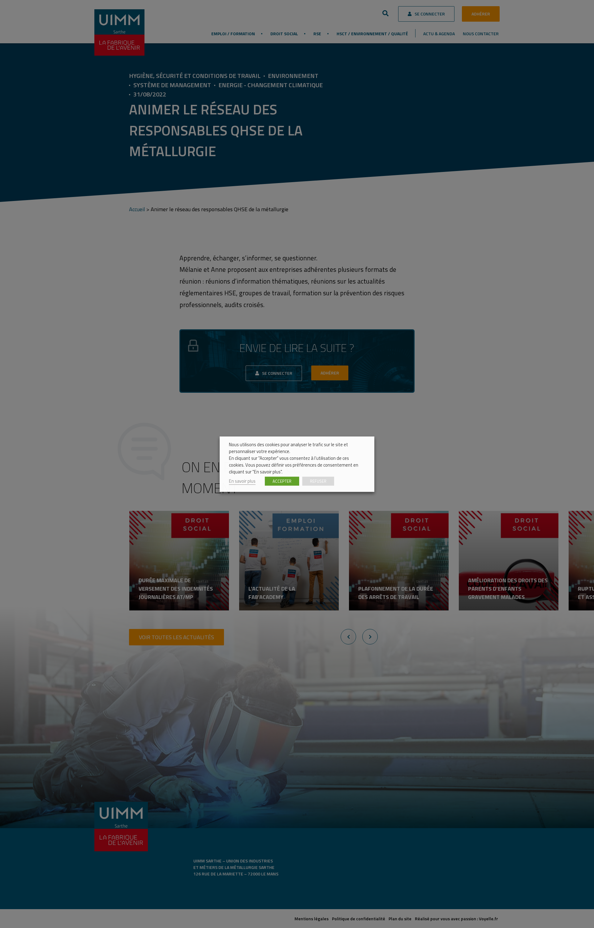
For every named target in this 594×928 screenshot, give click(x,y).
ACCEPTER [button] (282, 481)
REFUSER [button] (318, 481)
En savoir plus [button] (242, 480)
